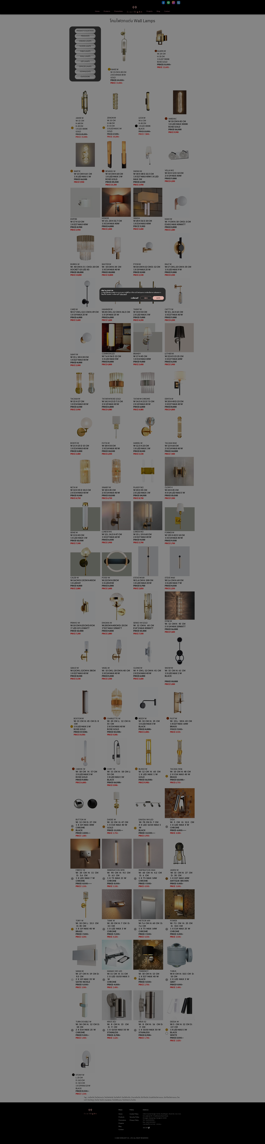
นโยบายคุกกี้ (123, 294)
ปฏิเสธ (146, 298)
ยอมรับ (158, 298)
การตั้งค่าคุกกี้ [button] (134, 298)
